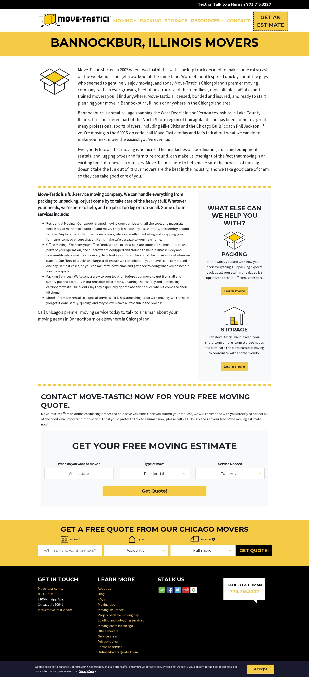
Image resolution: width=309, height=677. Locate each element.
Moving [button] (123, 20)
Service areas (108, 636)
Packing (150, 20)
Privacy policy (108, 641)
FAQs (101, 599)
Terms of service (110, 646)
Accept (260, 669)
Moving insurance (111, 609)
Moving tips (106, 604)
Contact (238, 20)
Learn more (234, 291)
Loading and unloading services (121, 620)
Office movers (108, 631)
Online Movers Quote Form (118, 652)
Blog (101, 593)
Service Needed (230, 463)
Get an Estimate (270, 21)
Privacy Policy (87, 671)
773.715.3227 (258, 4)
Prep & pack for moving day (118, 615)
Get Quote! (154, 491)
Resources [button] (205, 20)
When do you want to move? (79, 463)
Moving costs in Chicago (115, 625)
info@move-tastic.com (55, 609)
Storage (176, 20)
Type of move (154, 463)
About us (104, 588)
